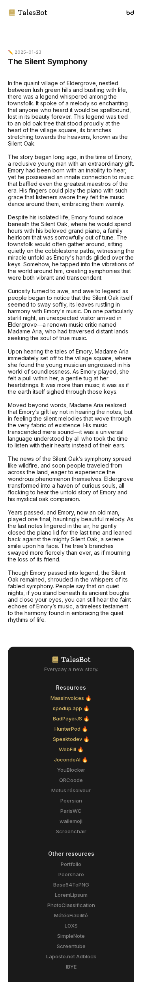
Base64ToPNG (71, 884)
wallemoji (71, 821)
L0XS (71, 925)
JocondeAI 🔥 (71, 759)
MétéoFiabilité (71, 915)
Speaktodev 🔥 (71, 739)
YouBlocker (71, 770)
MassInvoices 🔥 (71, 698)
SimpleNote (71, 936)
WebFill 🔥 (71, 749)
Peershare (71, 874)
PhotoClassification (71, 905)
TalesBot (32, 12)
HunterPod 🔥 (71, 729)
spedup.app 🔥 (71, 708)
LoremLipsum (71, 895)
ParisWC (71, 811)
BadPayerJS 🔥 (71, 718)
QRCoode (71, 780)
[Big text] (130, 13)
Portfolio (71, 864)
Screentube (71, 946)
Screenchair (71, 831)
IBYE (71, 966)
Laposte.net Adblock (71, 956)
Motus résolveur (71, 790)
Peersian (71, 800)
